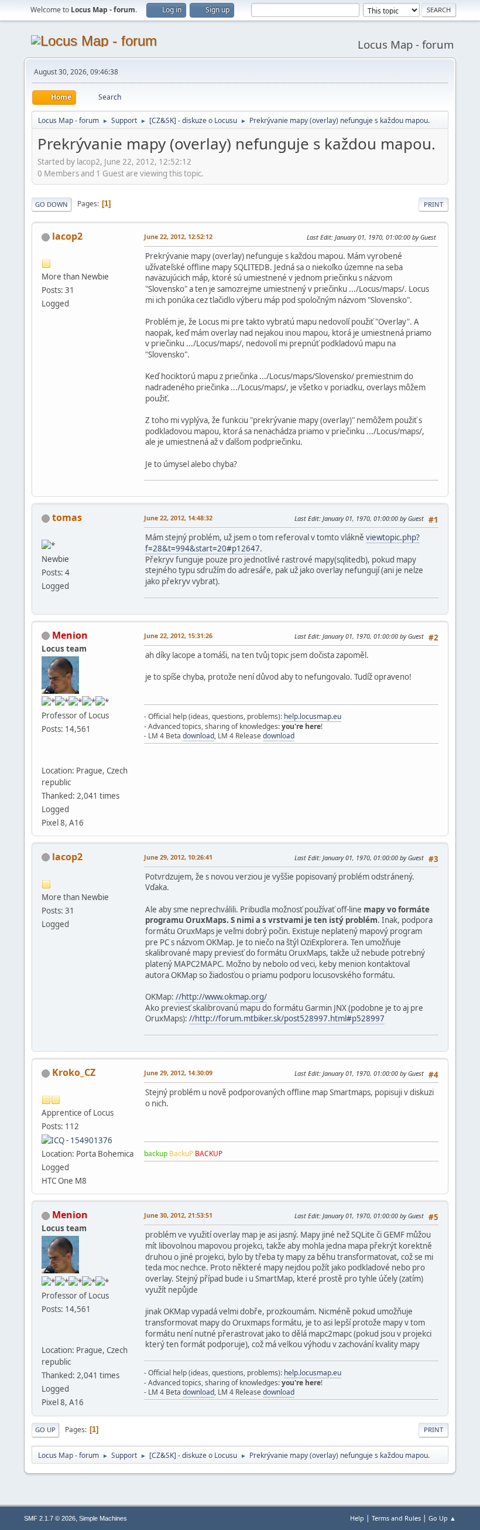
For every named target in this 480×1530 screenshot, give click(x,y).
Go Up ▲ (442, 1518)
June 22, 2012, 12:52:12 (178, 236)
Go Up (45, 1429)
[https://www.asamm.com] (46, 756)
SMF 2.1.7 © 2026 (50, 1518)
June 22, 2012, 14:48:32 (178, 517)
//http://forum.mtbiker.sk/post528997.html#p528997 (287, 1018)
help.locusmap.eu (312, 716)
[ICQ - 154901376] (77, 1139)
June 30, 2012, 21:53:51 (178, 1215)
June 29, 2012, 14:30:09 (178, 1072)
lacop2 (67, 236)
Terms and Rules (396, 1518)
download (198, 736)
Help (357, 1518)
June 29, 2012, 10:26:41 (178, 857)
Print (433, 204)
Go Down (51, 204)
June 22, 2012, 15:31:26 (178, 635)
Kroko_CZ (73, 1072)
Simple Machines (103, 1518)
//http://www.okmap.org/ (221, 996)
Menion (70, 635)
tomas (67, 517)
